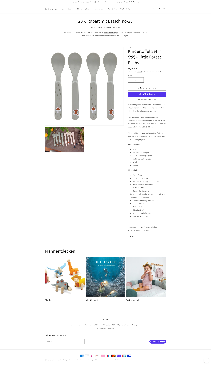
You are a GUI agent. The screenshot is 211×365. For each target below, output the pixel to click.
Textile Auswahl (133, 300)
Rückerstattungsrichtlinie (105, 329)
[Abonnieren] (82, 341)
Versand (139, 72)
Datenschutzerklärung (93, 325)
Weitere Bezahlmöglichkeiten (147, 99)
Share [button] (132, 236)
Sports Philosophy (111, 32)
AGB (113, 325)
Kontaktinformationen (121, 360)
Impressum (79, 325)
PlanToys (49, 300)
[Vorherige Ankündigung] (45, 2)
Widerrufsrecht (73, 360)
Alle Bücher (91, 300)
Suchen (70, 325)
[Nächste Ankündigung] (165, 2)
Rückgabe (106, 325)
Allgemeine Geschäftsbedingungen (129, 325)
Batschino (52, 360)
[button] (154, 8)
